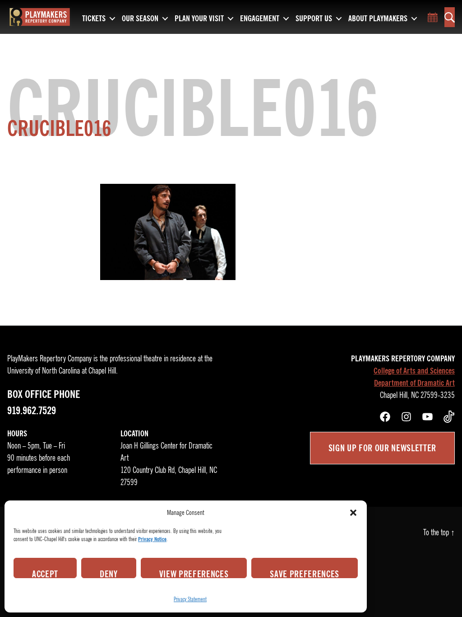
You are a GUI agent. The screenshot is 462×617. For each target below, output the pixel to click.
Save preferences (304, 573)
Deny (109, 573)
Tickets (94, 19)
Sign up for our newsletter (382, 448)
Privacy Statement (190, 599)
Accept (45, 573)
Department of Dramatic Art (414, 383)
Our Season (140, 19)
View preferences (194, 573)
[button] (353, 512)
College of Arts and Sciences (414, 370)
